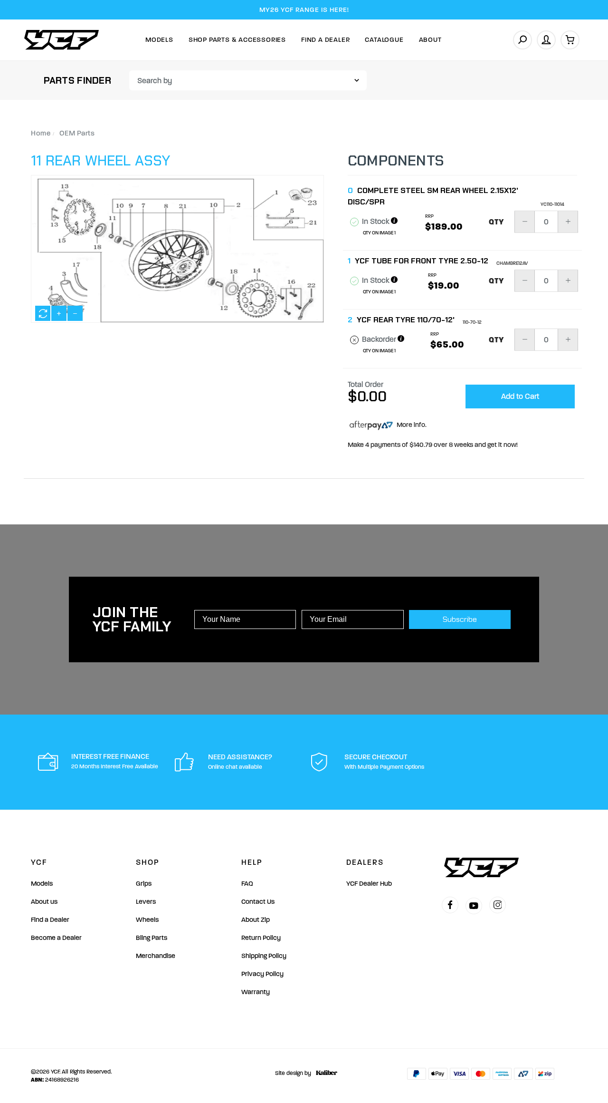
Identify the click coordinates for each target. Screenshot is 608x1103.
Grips (144, 884)
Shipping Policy (263, 956)
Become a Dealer (56, 938)
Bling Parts (151, 938)
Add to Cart (520, 396)
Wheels (147, 920)
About (430, 40)
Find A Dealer (325, 40)
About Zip (255, 920)
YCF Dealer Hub (369, 884)
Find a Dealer (50, 920)
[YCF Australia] (61, 40)
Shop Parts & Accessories (237, 40)
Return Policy (261, 938)
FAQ (247, 884)
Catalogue (384, 40)
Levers (146, 902)
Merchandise (155, 956)
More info (410, 425)
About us (44, 902)
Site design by (293, 1073)
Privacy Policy (262, 974)
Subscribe (460, 619)
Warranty (255, 992)
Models (159, 40)
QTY (496, 222)
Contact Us (258, 902)
